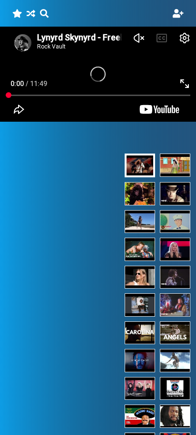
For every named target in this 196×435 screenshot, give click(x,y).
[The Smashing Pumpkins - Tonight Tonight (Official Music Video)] (175, 193)
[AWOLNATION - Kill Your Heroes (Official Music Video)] (175, 221)
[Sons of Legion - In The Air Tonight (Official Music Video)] (140, 360)
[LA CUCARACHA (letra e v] (140, 416)
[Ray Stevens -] (140, 193)
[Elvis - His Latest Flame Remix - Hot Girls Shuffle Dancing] (140, 221)
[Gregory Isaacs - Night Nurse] (175, 416)
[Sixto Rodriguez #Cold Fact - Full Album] (175, 388)
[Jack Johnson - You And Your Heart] (175, 360)
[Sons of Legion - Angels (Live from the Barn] (175, 333)
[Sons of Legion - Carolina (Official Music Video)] (140, 333)
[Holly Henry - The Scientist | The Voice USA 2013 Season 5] (175, 249)
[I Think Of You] (140, 305)
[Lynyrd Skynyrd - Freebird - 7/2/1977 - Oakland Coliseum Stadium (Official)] (140, 165)
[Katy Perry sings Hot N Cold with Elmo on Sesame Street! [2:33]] (175, 165)
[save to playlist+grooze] (17, 13)
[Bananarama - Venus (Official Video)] (140, 388)
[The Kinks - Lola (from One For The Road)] (175, 277)
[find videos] (44, 13)
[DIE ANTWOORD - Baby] (140, 249)
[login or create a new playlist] (178, 13)
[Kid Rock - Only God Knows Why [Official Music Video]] (140, 277)
